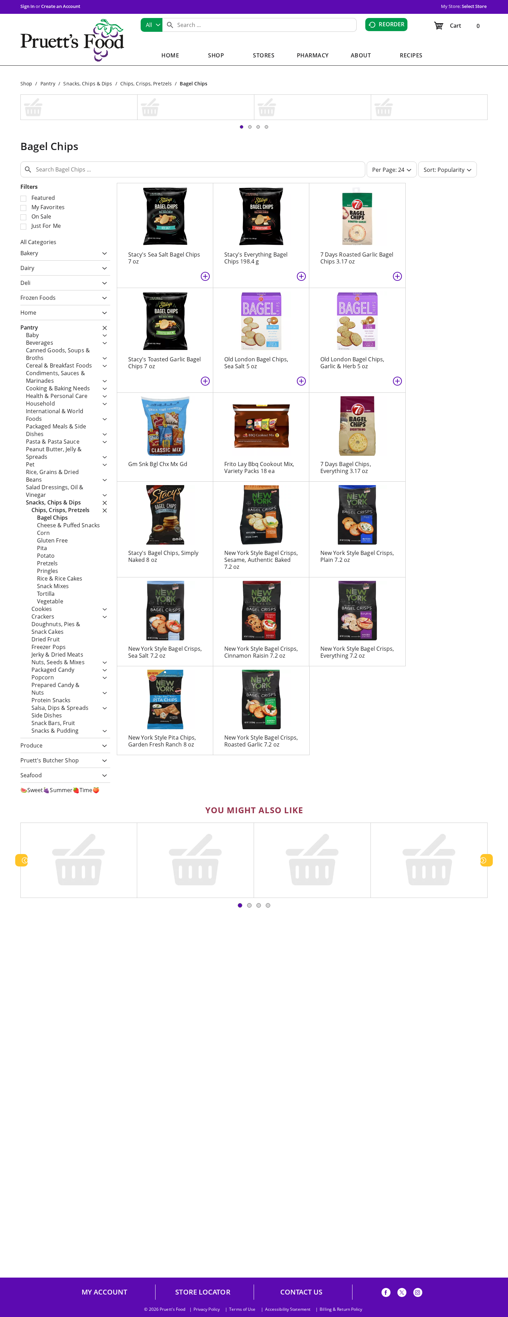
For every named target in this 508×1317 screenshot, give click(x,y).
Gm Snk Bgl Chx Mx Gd (157, 419)
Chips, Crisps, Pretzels (146, 83)
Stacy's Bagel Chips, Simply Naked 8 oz (163, 511)
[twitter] (401, 1294)
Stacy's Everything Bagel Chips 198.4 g (256, 213)
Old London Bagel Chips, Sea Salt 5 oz (256, 318)
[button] (102, 209)
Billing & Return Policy (341, 1309)
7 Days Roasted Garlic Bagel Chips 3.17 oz (357, 213)
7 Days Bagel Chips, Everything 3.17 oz (345, 423)
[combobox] (151, 25)
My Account (105, 1292)
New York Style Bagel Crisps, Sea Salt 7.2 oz (165, 607)
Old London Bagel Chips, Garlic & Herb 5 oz (352, 318)
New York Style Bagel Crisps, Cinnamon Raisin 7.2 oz (261, 607)
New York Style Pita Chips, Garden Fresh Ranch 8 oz (162, 696)
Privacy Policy (207, 1309)
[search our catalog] (170, 25)
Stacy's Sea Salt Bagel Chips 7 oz (164, 213)
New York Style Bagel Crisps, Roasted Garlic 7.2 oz (261, 696)
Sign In (27, 6)
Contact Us (301, 1292)
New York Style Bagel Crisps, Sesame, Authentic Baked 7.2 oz (261, 515)
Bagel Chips (193, 83)
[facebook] (386, 1294)
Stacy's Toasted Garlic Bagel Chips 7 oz (164, 318)
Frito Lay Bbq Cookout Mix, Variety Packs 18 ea (259, 423)
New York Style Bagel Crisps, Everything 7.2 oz (357, 607)
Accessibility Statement (287, 1309)
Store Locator (202, 1292)
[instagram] (417, 1294)
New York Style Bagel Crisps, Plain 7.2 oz (357, 511)
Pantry (48, 83)
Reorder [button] (391, 24)
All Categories (38, 197)
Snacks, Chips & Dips (87, 83)
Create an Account (60, 6)
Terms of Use (242, 1309)
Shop (26, 83)
